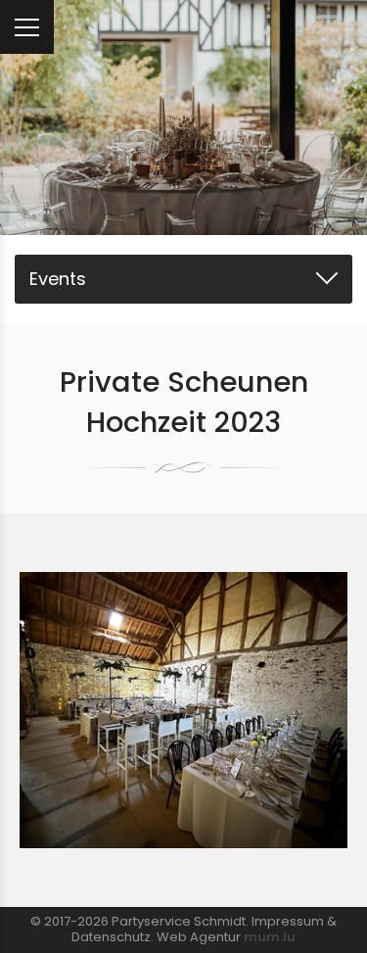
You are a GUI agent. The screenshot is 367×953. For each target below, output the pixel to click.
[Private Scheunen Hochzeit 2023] (183, 709)
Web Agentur (199, 937)
